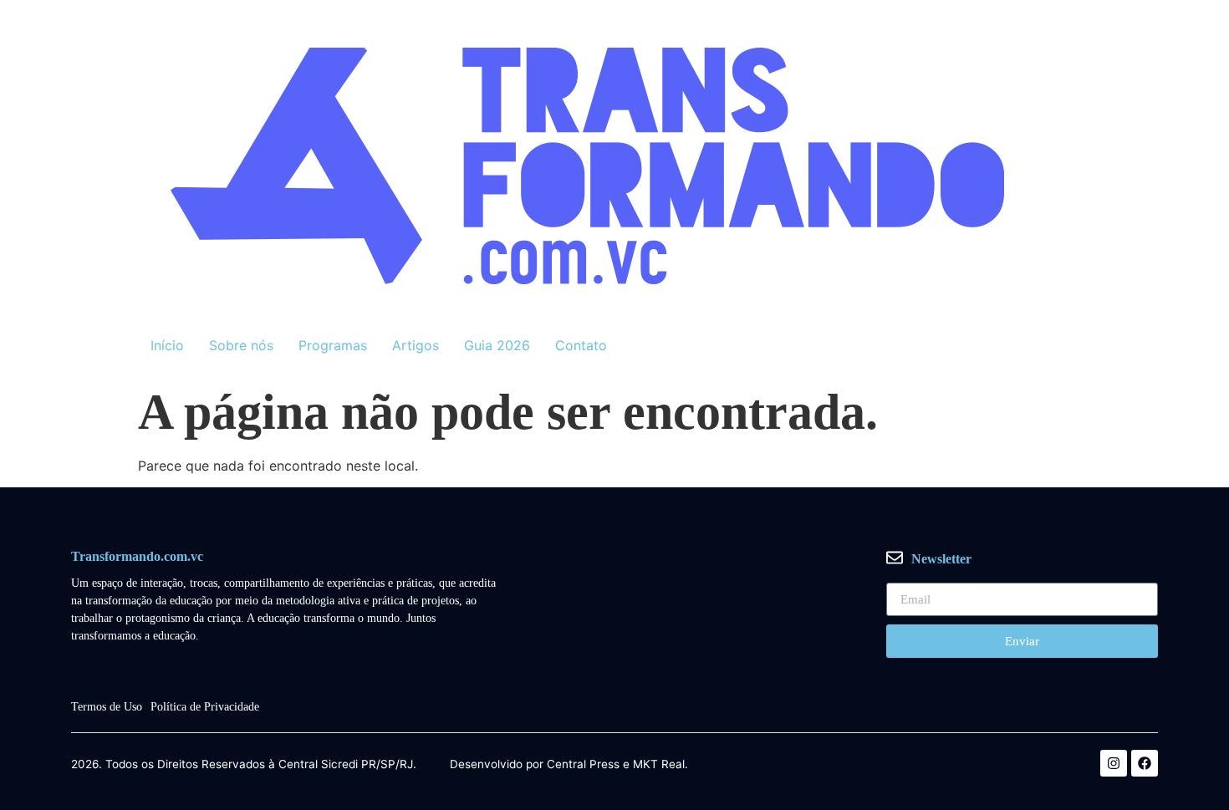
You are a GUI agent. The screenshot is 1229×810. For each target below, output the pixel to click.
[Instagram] (1113, 763)
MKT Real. (660, 765)
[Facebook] (1144, 763)
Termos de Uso (106, 706)
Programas (332, 345)
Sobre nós (241, 345)
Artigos (415, 345)
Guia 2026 (497, 345)
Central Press (583, 765)
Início (167, 345)
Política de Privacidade (204, 706)
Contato (581, 345)
